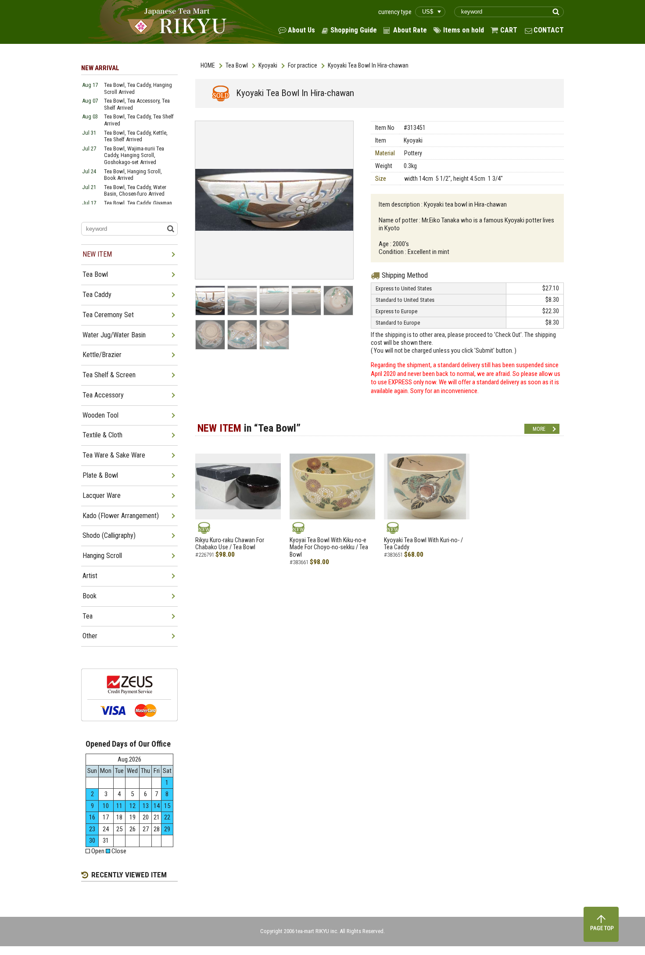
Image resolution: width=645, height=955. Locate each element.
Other (89, 636)
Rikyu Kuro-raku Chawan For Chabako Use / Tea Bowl (229, 544)
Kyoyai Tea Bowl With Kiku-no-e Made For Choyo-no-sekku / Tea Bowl (329, 547)
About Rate (410, 30)
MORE (539, 429)
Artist (89, 576)
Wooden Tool (100, 415)
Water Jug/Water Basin (114, 335)
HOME (208, 65)
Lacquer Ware (101, 495)
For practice (302, 65)
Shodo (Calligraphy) (109, 535)
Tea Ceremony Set (108, 315)
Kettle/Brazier (102, 355)
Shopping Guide (353, 30)
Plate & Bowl (100, 475)
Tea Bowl (237, 65)
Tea (87, 616)
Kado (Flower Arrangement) (120, 515)
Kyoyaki (267, 65)
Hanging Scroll (102, 555)
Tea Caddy (96, 294)
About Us (301, 30)
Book (89, 596)
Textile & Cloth (102, 435)
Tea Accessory (103, 395)
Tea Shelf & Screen (109, 375)
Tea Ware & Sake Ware (113, 455)
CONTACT (549, 30)
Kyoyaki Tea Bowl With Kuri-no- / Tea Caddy (423, 544)
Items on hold (463, 30)
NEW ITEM (97, 254)
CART (508, 30)
